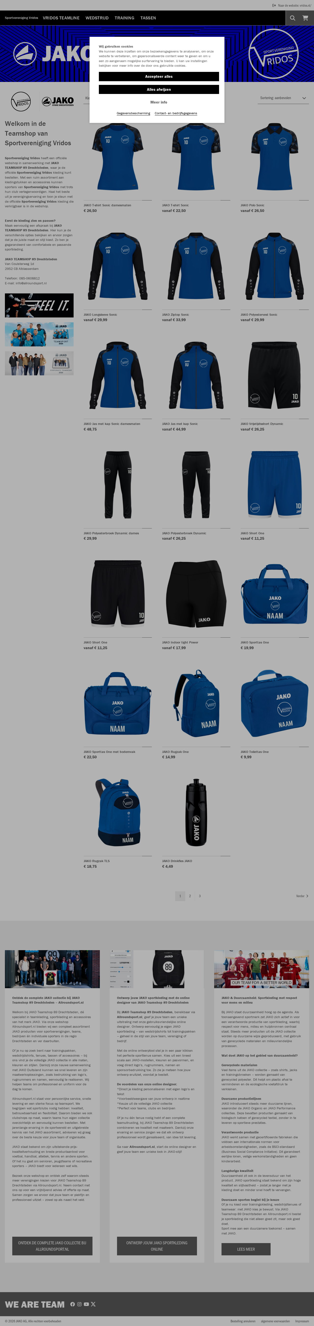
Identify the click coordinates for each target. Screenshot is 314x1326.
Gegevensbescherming (133, 113)
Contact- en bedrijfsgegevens (176, 113)
